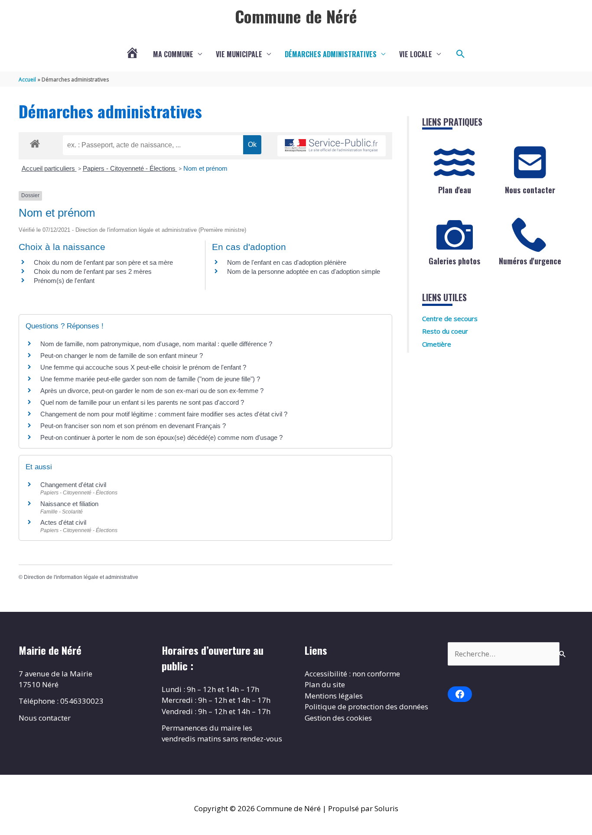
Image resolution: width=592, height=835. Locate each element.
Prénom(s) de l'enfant (64, 280)
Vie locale (415, 54)
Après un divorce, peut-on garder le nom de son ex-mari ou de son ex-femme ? (152, 390)
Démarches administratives (331, 54)
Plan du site (325, 684)
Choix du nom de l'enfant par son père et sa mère (103, 262)
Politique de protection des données (366, 707)
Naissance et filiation (69, 503)
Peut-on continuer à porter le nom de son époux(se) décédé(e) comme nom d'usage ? (161, 437)
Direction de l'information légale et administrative (81, 577)
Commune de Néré (296, 16)
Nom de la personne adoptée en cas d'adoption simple (303, 271)
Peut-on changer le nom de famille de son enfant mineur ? (121, 355)
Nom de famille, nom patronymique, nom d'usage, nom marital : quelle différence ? (156, 344)
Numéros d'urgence (530, 260)
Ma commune (173, 54)
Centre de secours (450, 318)
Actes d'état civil (63, 522)
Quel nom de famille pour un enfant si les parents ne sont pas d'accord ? (142, 402)
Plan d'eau (454, 189)
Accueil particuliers (49, 168)
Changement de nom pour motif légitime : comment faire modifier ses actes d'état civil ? (163, 414)
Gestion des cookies (338, 718)
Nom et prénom (205, 168)
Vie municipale (239, 54)
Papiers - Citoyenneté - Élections (130, 168)
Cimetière (436, 344)
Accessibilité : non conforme (352, 674)
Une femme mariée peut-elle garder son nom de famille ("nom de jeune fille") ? (150, 379)
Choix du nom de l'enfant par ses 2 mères (93, 271)
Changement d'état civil (73, 484)
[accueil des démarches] (35, 142)
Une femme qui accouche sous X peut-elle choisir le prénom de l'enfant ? (143, 367)
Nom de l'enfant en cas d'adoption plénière (286, 262)
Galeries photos (454, 260)
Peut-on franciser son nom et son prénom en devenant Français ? (133, 425)
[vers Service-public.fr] (331, 145)
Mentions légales (334, 696)
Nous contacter (530, 189)
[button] (460, 54)
